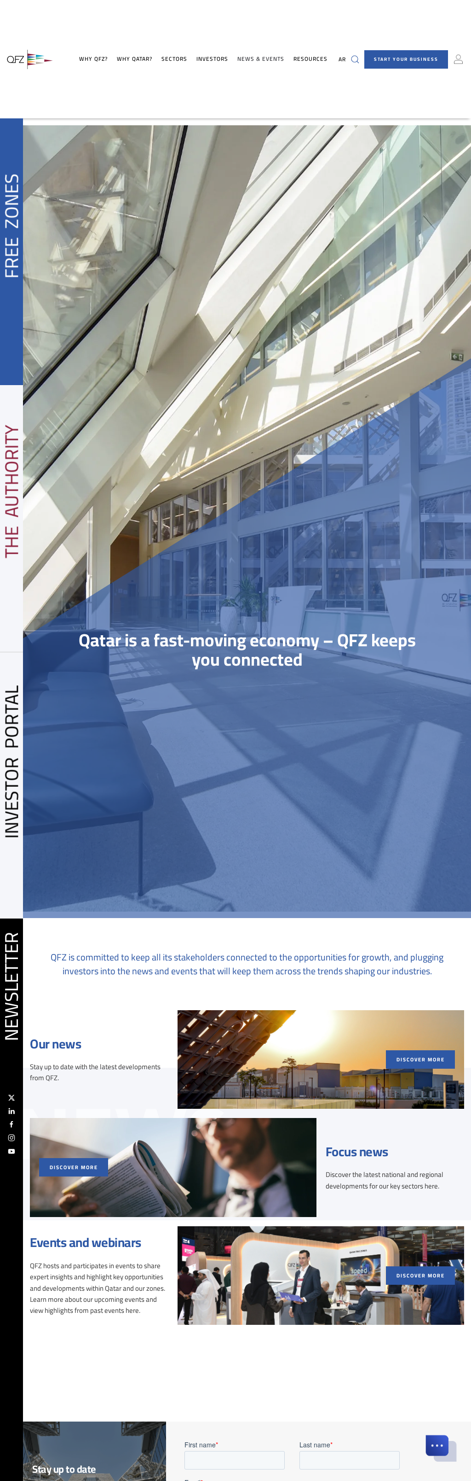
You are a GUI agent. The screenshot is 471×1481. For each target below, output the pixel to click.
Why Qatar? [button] (134, 59)
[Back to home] (30, 59)
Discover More (420, 1059)
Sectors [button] (174, 59)
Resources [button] (310, 59)
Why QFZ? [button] (93, 59)
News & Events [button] (260, 59)
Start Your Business (406, 59)
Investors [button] (212, 59)
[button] (355, 59)
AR (342, 59)
